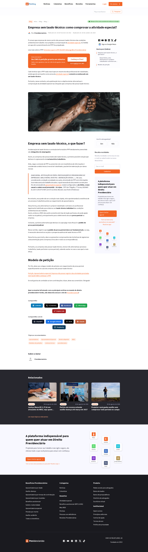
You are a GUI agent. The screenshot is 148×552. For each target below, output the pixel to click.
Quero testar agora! (104, 213)
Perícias (62, 511)
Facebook (67, 305)
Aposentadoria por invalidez (35, 498)
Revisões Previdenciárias (68, 518)
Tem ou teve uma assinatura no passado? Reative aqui (107, 222)
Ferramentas (91, 4)
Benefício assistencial (33, 501)
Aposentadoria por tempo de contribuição (40, 495)
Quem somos (97, 511)
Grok (70, 322)
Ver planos (113, 4)
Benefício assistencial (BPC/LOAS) (71, 504)
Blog (40, 22)
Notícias (47, 4)
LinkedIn (38, 305)
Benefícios (69, 4)
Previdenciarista (40, 33)
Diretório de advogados (101, 498)
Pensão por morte (32, 512)
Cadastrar (107, 171)
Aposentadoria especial (34, 508)
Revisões (79, 4)
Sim (101, 144)
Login (105, 4)
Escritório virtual (99, 501)
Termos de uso (98, 521)
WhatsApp (82, 305)
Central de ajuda (98, 518)
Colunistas (58, 4)
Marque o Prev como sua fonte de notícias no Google (105, 21)
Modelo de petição (104, 65)
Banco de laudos (98, 491)
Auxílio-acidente (31, 515)
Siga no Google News (109, 44)
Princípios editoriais (100, 514)
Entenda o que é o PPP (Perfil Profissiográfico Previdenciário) (65, 50)
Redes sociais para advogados (103, 488)
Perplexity (60, 327)
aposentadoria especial (53, 185)
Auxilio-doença (31, 491)
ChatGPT (39, 322)
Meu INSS (63, 507)
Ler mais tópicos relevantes (38, 417)
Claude (81, 322)
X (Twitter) (52, 305)
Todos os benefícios (32, 519)
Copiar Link (60, 311)
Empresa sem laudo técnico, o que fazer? (107, 53)
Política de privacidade (101, 525)
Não (113, 144)
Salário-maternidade (33, 505)
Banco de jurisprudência (101, 495)
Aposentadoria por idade (34, 488)
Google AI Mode (55, 322)
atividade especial (73, 43)
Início (35, 22)
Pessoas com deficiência (68, 514)
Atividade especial (66, 501)
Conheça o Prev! (77, 59)
